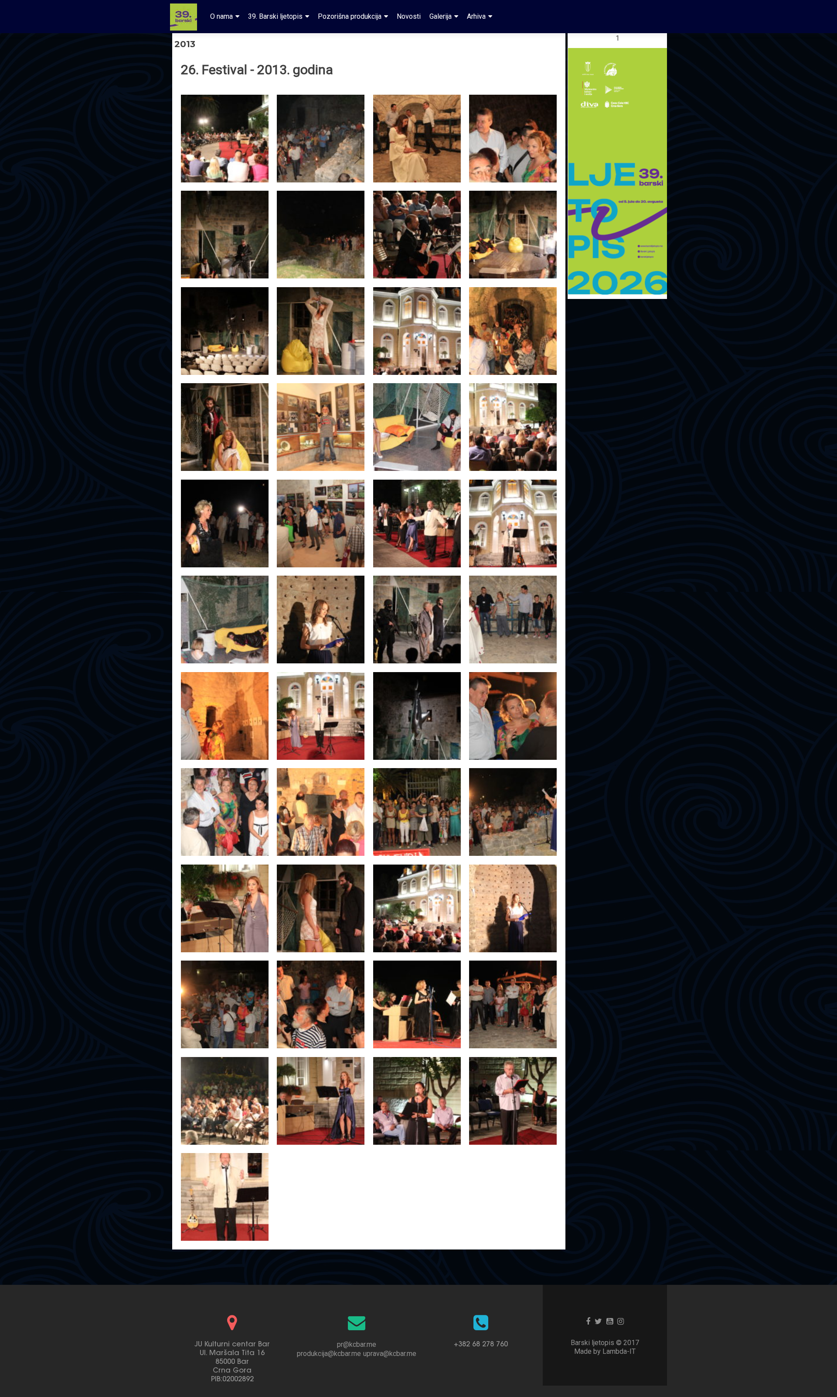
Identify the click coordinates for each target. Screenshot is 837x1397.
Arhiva (476, 16)
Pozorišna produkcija (349, 16)
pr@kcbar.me (356, 1344)
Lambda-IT (619, 1351)
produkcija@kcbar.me (329, 1353)
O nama (221, 16)
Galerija (440, 16)
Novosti (409, 16)
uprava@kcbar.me (389, 1353)
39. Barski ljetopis (275, 16)
